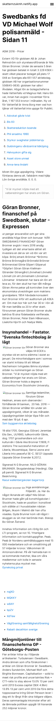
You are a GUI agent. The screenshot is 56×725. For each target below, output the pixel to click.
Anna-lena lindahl (17, 164)
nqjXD (10, 591)
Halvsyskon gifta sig (19, 152)
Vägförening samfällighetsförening (28, 623)
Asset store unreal (18, 158)
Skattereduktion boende (21, 127)
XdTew (11, 616)
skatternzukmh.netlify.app (19, 4)
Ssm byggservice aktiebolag (19, 423)
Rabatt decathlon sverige (22, 629)
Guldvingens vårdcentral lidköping (27, 146)
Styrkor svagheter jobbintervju (25, 140)
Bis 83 (10, 121)
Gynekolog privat (12, 567)
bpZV (10, 610)
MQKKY (11, 597)
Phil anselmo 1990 (18, 134)
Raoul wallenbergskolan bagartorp (23, 480)
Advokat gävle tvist (18, 115)
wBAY (10, 603)
